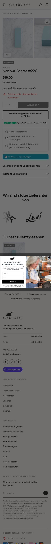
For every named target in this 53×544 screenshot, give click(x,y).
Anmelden (13, 282)
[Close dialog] (49, 257)
